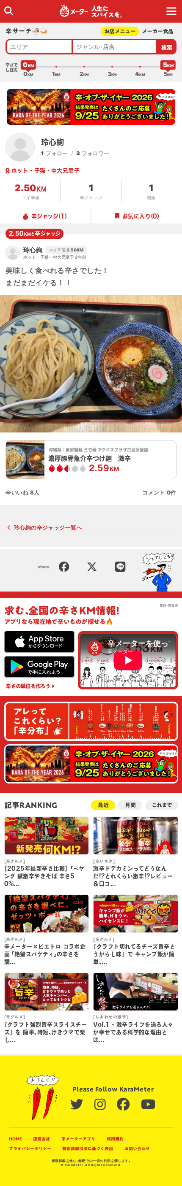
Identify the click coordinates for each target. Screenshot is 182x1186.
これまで (161, 805)
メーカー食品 (157, 31)
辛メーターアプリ (78, 1139)
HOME (15, 1139)
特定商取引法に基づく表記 (87, 1148)
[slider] (28, 67)
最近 (103, 805)
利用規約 (115, 1139)
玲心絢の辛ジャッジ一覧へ (48, 527)
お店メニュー (119, 31)
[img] (8, 10)
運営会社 (41, 1139)
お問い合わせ (137, 1148)
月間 (130, 805)
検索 (167, 47)
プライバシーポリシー (30, 1148)
